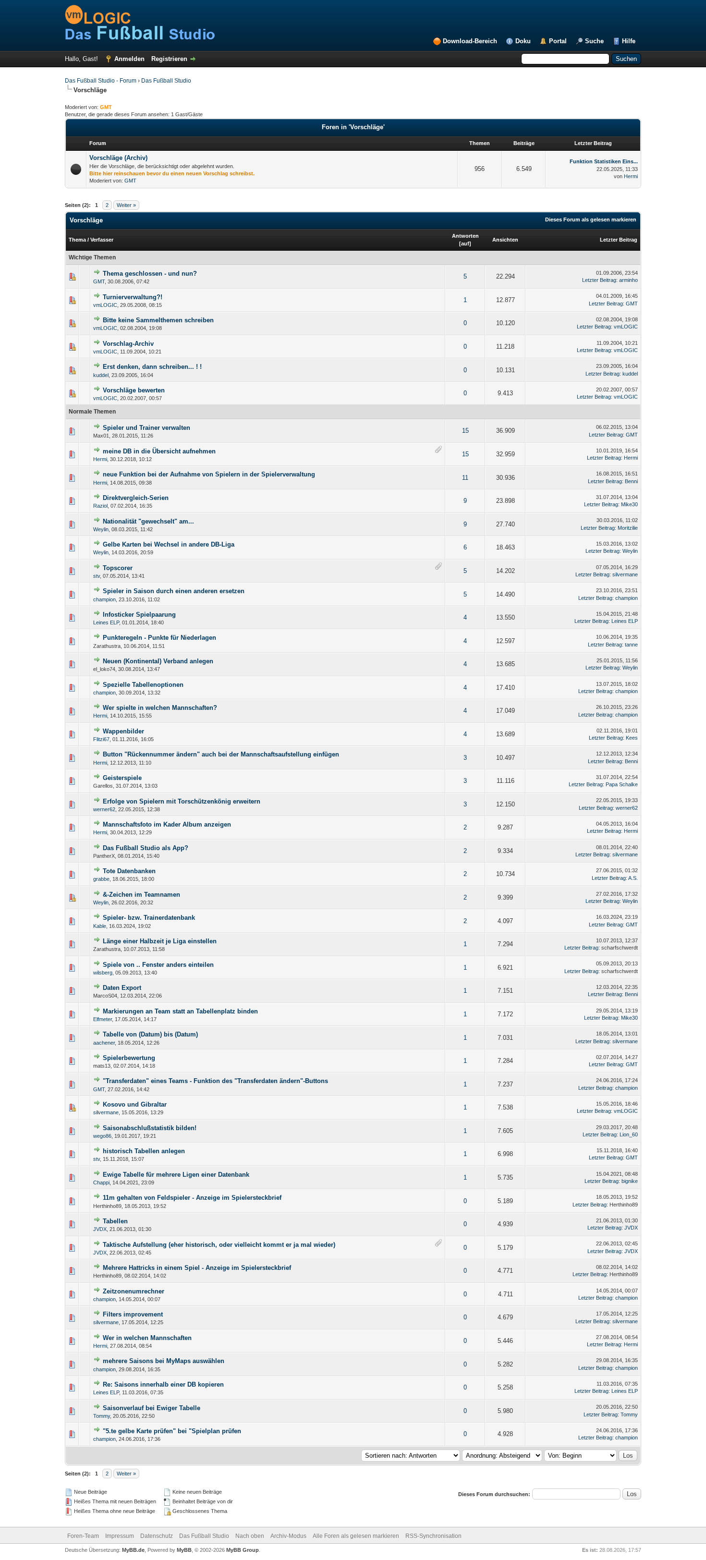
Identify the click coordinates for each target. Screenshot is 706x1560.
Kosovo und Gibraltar (135, 1104)
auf (465, 243)
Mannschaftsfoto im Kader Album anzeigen (167, 824)
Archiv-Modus (288, 1536)
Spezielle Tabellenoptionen (143, 684)
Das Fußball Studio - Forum (100, 80)
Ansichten (505, 240)
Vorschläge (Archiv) (118, 157)
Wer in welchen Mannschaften (147, 1337)
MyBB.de (133, 1550)
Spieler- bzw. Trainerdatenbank (149, 917)
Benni (631, 481)
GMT (130, 180)
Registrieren (169, 58)
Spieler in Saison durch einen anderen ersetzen (173, 591)
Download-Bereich (470, 41)
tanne (631, 644)
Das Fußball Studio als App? (145, 848)
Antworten (465, 236)
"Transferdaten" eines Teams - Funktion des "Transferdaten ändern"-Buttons (215, 1081)
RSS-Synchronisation (433, 1536)
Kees (632, 738)
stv (96, 576)
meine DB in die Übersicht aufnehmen (159, 451)
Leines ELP (106, 622)
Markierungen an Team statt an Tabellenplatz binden (180, 1011)
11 (465, 477)
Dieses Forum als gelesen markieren (590, 219)
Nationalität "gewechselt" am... (148, 521)
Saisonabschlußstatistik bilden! (149, 1128)
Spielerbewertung (129, 1057)
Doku (523, 41)
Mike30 (629, 504)
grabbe (101, 879)
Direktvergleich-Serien (136, 497)
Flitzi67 (101, 739)
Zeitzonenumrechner (133, 1291)
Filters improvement (133, 1314)
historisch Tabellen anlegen (144, 1151)
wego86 (102, 1136)
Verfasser (101, 240)
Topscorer (118, 568)
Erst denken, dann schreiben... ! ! (152, 366)
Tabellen (115, 1221)
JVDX (100, 1229)
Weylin (101, 529)
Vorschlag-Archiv (128, 343)
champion (104, 599)
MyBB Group (242, 1550)
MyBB (184, 1550)
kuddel (101, 375)
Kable (99, 926)
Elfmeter (102, 1019)
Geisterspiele (122, 777)
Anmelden (129, 58)
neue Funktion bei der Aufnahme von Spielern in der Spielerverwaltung (209, 474)
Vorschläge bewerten (134, 390)
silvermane (625, 574)
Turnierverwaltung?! (132, 297)
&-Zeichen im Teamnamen (141, 894)
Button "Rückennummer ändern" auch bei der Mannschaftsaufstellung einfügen (221, 754)
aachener (104, 1043)
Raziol (100, 506)
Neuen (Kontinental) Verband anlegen (158, 661)
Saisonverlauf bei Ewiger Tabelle (151, 1408)
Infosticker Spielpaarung (139, 614)
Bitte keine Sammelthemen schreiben (158, 320)
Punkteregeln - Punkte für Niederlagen (159, 637)
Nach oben (249, 1536)
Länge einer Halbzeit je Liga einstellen (160, 941)
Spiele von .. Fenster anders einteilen (158, 964)
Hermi (631, 176)
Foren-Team (83, 1536)
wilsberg (102, 972)
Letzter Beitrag (618, 240)
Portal (558, 41)
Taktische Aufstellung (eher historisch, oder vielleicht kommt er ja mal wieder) (219, 1244)
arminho (628, 280)
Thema (77, 240)
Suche (594, 41)
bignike (629, 1181)
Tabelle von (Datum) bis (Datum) (150, 1034)
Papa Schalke (622, 784)
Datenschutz (156, 1536)
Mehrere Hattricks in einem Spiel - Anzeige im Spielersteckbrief (197, 1267)
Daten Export (122, 987)
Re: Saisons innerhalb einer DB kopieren (163, 1384)
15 (465, 430)
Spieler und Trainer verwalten (146, 427)
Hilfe (628, 41)
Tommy (101, 1416)
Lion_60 (629, 1134)
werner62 (104, 809)
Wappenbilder (123, 731)
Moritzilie (628, 528)
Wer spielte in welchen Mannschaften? (160, 707)
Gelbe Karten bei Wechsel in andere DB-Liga (168, 544)
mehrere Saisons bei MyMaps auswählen (163, 1361)
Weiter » (126, 205)
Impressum (119, 1536)
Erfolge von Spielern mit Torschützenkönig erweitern (181, 801)
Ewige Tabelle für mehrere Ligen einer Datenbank (176, 1174)
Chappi (101, 1182)
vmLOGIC (105, 305)
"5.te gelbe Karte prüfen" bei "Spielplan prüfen (172, 1431)
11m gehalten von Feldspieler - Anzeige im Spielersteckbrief (192, 1197)
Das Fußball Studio (166, 80)
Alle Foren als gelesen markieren (356, 1536)
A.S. (633, 878)
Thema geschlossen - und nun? (150, 273)
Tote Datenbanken (129, 871)
